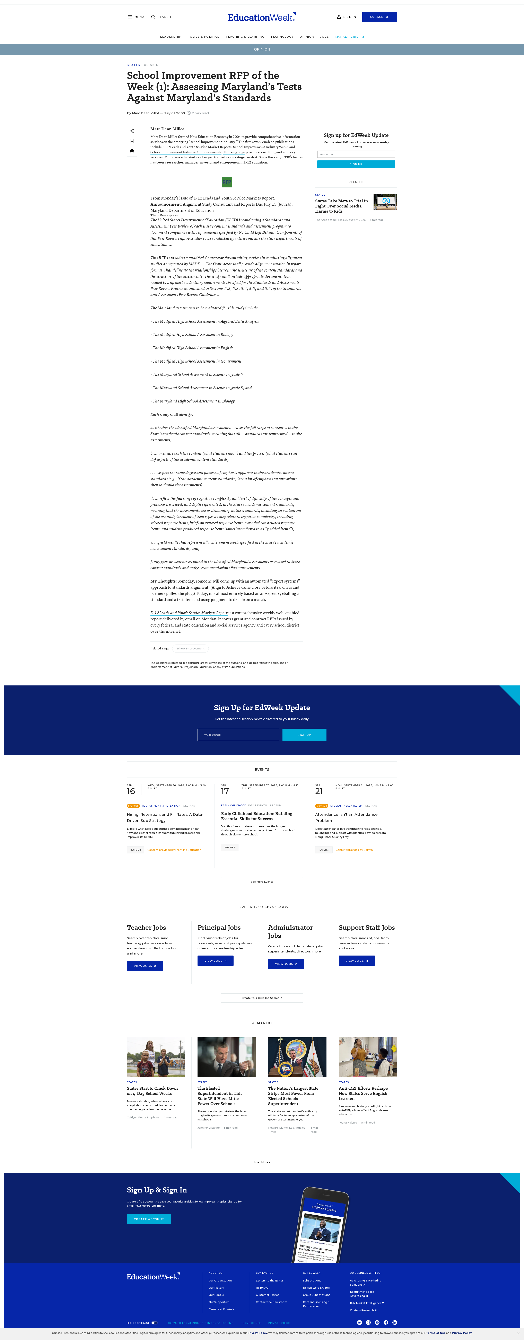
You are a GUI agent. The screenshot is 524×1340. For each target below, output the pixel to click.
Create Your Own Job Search (261, 998)
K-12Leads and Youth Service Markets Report (189, 612)
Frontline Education (188, 849)
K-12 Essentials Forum (264, 805)
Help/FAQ (262, 1287)
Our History (216, 1287)
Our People (216, 1294)
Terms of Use (251, 1323)
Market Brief (348, 36)
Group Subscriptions (316, 1294)
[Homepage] (262, 17)
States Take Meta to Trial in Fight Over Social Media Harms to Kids (341, 206)
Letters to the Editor (269, 1280)
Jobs (324, 36)
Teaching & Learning (245, 36)
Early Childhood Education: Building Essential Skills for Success (256, 816)
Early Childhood (233, 805)
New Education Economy (209, 136)
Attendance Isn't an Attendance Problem (346, 817)
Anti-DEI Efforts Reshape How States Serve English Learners (363, 1093)
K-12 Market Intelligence (366, 1303)
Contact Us (264, 1272)
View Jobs (143, 965)
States (133, 64)
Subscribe (379, 16)
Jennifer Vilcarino (209, 1127)
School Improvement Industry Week (260, 146)
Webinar (189, 805)
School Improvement (190, 648)
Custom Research (362, 1310)
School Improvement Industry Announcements (185, 152)
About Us (215, 1272)
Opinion (307, 36)
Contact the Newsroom (271, 1302)
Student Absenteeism (346, 805)
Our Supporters (219, 1302)
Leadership (170, 36)
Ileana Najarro (348, 1122)
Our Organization (220, 1280)
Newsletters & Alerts (316, 1287)
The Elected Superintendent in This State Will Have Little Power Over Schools (220, 1096)
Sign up (304, 734)
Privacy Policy (279, 1323)
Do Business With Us (365, 1272)
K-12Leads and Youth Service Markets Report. (234, 198)
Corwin (368, 849)
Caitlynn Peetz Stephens (143, 1117)
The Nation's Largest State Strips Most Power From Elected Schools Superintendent (293, 1096)
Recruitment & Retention (161, 805)
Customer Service (267, 1294)
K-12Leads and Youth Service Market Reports (197, 146)
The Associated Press (329, 219)
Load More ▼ (262, 1162)
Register (135, 850)
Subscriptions (312, 1280)
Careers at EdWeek (221, 1309)
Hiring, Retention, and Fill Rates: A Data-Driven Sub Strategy (165, 817)
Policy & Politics (203, 36)
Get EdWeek (312, 1272)
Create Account (149, 1219)
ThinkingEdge (234, 152)
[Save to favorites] (132, 141)
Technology (282, 36)
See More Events (262, 881)
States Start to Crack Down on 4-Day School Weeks (152, 1091)
